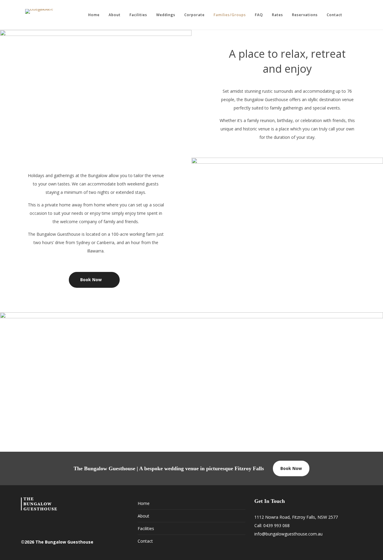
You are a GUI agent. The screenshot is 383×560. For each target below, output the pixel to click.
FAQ (259, 14)
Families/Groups (230, 14)
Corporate (194, 14)
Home (94, 14)
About (115, 14)
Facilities (138, 14)
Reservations (305, 14)
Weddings (165, 14)
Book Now (291, 468)
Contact (334, 14)
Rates (277, 14)
